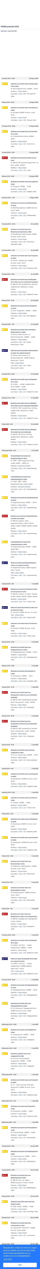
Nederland (4, 31)
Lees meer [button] (8, 1259)
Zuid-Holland (14, 93)
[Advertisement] (20, 54)
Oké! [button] (20, 1265)
